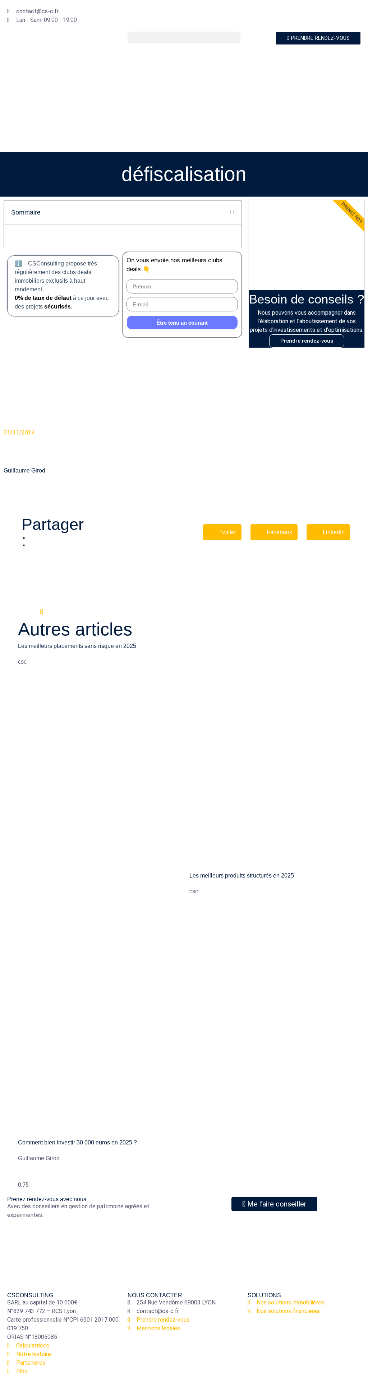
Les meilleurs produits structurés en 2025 (241, 875)
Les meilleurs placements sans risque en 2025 (77, 646)
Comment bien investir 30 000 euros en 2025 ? (77, 1142)
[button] (184, 37)
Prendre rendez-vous (306, 341)
